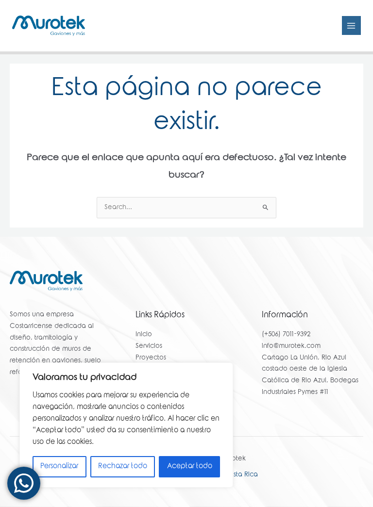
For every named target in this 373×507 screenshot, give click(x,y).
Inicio (144, 334)
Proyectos (151, 358)
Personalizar (59, 467)
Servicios (149, 346)
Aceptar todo (189, 467)
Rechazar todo (122, 467)
